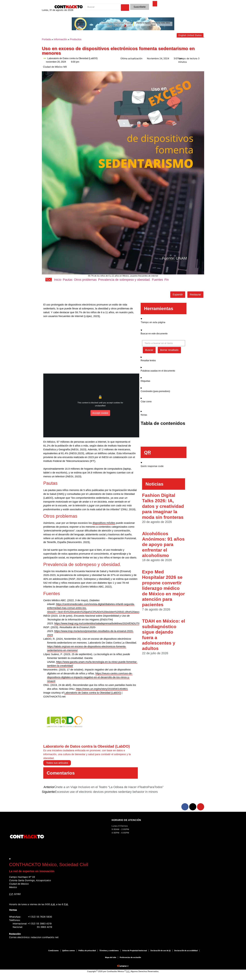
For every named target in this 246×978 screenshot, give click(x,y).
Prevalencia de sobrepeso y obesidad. (124, 279)
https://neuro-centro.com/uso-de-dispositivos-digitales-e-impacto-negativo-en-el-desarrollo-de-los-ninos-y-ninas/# (90, 677)
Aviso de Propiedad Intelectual (134, 951)
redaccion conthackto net (45, 937)
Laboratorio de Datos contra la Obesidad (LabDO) (92, 692)
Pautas (67, 279)
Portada (46, 39)
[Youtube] (200, 806)
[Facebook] (184, 806)
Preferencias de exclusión (130, 957)
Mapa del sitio (110, 957)
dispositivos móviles (104, 523)
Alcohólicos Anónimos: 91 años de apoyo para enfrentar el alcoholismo (163, 544)
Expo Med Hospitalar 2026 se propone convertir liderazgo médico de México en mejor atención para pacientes (163, 588)
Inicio (57, 279)
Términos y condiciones (109, 951)
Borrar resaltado (169, 350)
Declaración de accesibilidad (186, 951)
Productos (75, 39)
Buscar (149, 350)
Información (60, 39)
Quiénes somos (68, 951)
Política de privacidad (87, 951)
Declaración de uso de (160, 951)
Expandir (178, 294)
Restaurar (195, 294)
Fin (166, 279)
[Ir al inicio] (155, 3)
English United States (190, 35)
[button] (119, 286)
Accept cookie (100, 412)
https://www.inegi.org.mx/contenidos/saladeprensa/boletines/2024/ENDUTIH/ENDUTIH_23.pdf (107, 623)
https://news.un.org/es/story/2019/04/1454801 (102, 688)
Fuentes (157, 279)
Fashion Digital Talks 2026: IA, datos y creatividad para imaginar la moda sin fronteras (163, 506)
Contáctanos (53, 951)
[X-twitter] (192, 806)
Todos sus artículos (57, 762)
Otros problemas (85, 279)
